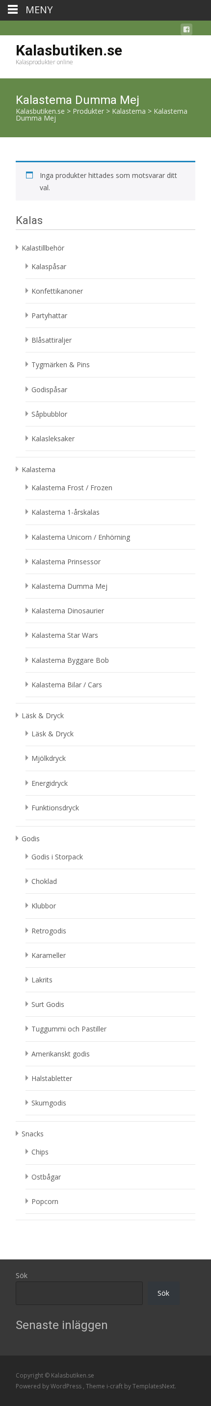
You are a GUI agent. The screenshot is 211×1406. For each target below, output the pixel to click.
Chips (40, 1151)
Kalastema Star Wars (64, 635)
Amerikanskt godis (60, 1053)
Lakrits (42, 979)
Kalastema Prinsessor (66, 561)
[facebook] (186, 31)
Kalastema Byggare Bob (70, 660)
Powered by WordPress (49, 1386)
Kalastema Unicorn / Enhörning (80, 537)
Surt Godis (47, 1004)
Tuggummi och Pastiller (68, 1028)
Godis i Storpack (57, 856)
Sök (21, 1275)
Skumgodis (48, 1102)
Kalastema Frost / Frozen (71, 487)
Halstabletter (51, 1078)
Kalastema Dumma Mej (69, 586)
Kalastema (38, 469)
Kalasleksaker (53, 438)
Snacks (33, 1133)
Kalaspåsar (48, 266)
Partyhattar (49, 315)
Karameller (48, 955)
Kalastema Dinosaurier (67, 610)
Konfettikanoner (57, 291)
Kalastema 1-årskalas (65, 512)
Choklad (44, 881)
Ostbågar (46, 1176)
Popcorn (44, 1201)
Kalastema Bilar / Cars (66, 684)
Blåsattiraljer (51, 340)
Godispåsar (49, 389)
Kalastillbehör (43, 247)
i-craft (115, 1386)
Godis (31, 838)
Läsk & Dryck (43, 715)
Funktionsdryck (55, 807)
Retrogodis (48, 930)
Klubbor (43, 905)
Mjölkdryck (48, 758)
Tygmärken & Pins (60, 364)
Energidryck (49, 783)
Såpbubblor (49, 414)
